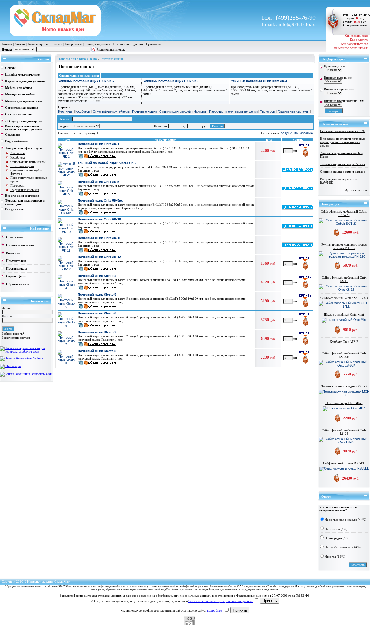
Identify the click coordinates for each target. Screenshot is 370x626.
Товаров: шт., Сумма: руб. (355, 18)
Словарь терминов (97, 44)
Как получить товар (354, 43)
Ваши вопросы (38, 44)
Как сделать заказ (356, 35)
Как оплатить (359, 39)
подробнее (214, 610)
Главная (7, 44)
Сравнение (153, 44)
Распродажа (73, 44)
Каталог (19, 44)
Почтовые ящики (111, 58)
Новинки (56, 44)
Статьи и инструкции (128, 44)
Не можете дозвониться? (351, 47)
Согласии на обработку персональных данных (220, 601)
